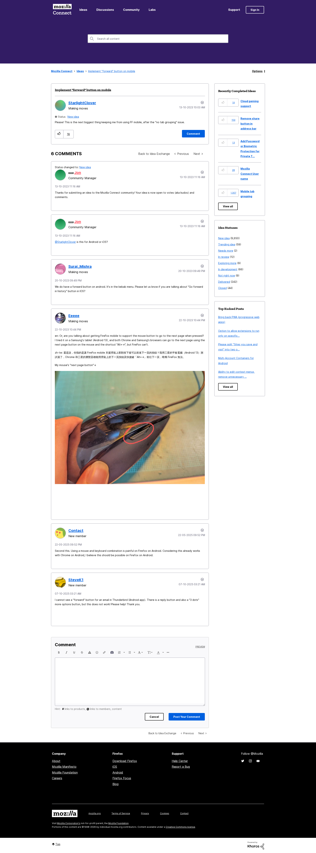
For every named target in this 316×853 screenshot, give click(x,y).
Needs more (225, 250)
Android (117, 772)
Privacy (145, 813)
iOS (114, 766)
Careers (57, 778)
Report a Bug (181, 766)
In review (223, 256)
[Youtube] (258, 761)
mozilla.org (95, 813)
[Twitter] (242, 761)
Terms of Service (121, 813)
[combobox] (158, 38)
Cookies (164, 813)
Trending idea (226, 244)
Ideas (83, 10)
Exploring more (227, 263)
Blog (115, 784)
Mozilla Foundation (65, 772)
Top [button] (57, 844)
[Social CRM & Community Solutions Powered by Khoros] (256, 845)
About (56, 761)
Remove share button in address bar (249, 123)
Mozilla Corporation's (68, 823)
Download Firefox (124, 761)
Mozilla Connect (62, 10)
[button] (59, 134)
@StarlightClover (65, 241)
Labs (152, 10)
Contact (184, 813)
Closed (222, 288)
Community (131, 10)
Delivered (224, 281)
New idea (73, 116)
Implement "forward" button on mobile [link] (111, 71)
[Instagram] (250, 761)
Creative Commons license (180, 827)
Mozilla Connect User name (249, 173)
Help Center (180, 761)
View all (228, 206)
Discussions (105, 10)
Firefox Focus (121, 778)
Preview (200, 647)
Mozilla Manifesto (64, 766)
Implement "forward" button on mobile (83, 90)
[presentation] (59, 652)
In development (227, 269)
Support (234, 10)
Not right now (226, 275)
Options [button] (257, 71)
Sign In (255, 9)
